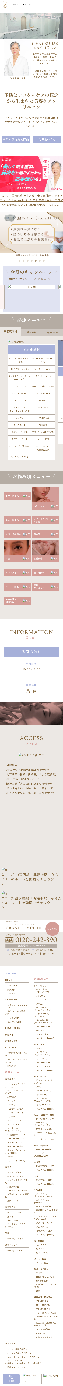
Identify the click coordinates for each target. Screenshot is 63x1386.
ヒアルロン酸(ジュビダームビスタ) (44, 1021)
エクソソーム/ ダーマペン (41, 1014)
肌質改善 (38, 1189)
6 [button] (40, 261)
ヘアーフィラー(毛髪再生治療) (43, 448)
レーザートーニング (43, 368)
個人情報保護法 (14, 1021)
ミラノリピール (43, 393)
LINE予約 (11, 1065)
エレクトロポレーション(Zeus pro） (20, 377)
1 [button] (19, 261)
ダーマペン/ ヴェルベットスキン (14, 1129)
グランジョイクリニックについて (16, 1006)
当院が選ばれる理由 (16, 139)
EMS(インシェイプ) (45, 1277)
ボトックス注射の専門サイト (20, 1353)
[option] (31, 235)
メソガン (20, 418)
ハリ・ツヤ (39, 1044)
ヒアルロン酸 (43, 418)
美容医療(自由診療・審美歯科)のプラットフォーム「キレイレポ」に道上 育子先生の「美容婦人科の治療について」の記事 (31, 200)
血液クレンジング (15, 1200)
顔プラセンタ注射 (20, 439)
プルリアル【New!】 (19, 456)
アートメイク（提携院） (20, 446)
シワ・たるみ (40, 985)
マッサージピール (20, 393)
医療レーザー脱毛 (20, 432)
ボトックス (43, 407)
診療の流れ (32, 651)
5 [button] (36, 261)
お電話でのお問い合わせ (16, 1054)
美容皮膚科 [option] (10, 331)
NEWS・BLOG (12, 1027)
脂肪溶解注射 (42, 1280)
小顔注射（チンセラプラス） (45, 1285)
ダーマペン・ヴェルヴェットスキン (20, 409)
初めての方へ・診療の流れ (16, 1012)
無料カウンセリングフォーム (16, 1060)
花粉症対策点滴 (43, 1309)
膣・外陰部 (39, 1240)
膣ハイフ (11, 1216)
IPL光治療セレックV (20, 368)
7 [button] (44, 261)
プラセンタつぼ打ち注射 (43, 432)
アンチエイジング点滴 (46, 1312)
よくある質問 (13, 1017)
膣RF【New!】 (13, 1220)
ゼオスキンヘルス (15, 1238)
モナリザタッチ (14, 1212)
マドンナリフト (20, 400)
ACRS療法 (43, 425)
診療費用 (9, 1034)
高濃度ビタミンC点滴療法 (17, 1195)
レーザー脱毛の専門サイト (19, 1349)
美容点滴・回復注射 (43, 1297)
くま (36, 1175)
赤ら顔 (37, 1161)
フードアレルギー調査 (17, 1190)
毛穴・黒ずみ (40, 1076)
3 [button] (28, 261)
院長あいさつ (47, 139)
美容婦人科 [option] (52, 332)
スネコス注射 (20, 425)
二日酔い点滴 (42, 1301)
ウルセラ (43, 400)
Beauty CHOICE (14, 1250)
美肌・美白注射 (43, 1305)
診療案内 (11, 989)
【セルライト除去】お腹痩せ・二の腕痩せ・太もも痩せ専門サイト (26, 1361)
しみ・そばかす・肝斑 (44, 1114)
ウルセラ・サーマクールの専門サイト (24, 1357)
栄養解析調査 (13, 1186)
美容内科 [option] (31, 332)
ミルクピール (20, 386)
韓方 (38, 1291)
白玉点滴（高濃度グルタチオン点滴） (45, 1324)
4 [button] (32, 261)
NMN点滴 (40, 1333)
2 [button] (23, 261)
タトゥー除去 (43, 439)
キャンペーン (13, 985)
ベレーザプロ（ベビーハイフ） (43, 360)
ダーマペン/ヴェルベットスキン (43, 1195)
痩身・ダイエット (42, 1268)
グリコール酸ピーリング (43, 386)
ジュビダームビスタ (16, 1108)
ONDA (10, 1156)
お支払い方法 (11, 1041)
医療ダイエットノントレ (18, 1367)
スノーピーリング (43, 375)
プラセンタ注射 (14, 1172)
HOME (8, 979)
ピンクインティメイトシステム (20, 360)
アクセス (11, 993)
